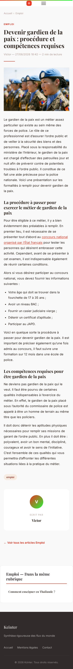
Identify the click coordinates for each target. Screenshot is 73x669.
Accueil (8, 13)
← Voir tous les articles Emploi (24, 542)
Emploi (19, 13)
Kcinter (10, 627)
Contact (47, 647)
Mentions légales (27, 647)
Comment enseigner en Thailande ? (31, 592)
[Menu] (43, 3)
